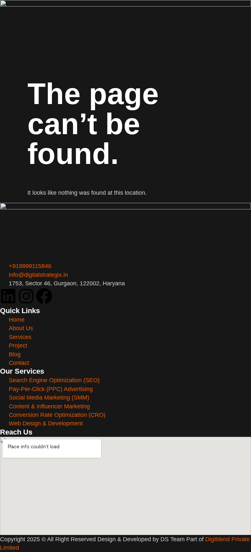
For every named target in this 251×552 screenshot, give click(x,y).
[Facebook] (44, 296)
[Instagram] (26, 296)
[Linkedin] (8, 296)
